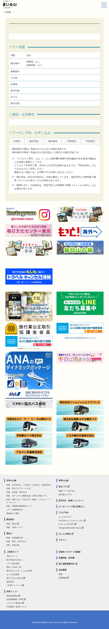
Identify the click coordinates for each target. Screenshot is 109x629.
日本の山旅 (11, 480)
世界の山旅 (64, 480)
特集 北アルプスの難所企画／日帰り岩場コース (26, 496)
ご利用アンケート (13, 585)
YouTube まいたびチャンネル (71, 521)
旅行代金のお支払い (14, 560)
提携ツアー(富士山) (67, 491)
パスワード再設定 (13, 603)
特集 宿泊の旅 (12, 524)
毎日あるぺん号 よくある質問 (19, 571)
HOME (8, 12)
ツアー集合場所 (12, 563)
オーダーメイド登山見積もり (71, 506)
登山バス (63, 486)
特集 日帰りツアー (14, 527)
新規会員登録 (11, 596)
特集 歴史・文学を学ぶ (16, 541)
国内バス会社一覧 (13, 567)
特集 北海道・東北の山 (16, 492)
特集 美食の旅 (12, 545)
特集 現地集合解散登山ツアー (19, 506)
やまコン (63, 540)
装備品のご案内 (12, 513)
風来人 (9, 533)
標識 (60, 574)
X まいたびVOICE (66, 524)
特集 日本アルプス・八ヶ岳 (18, 488)
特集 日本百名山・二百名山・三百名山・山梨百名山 (28, 485)
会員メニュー (12, 591)
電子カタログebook (14, 578)
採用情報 (62, 578)
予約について (11, 556)
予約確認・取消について (16, 607)
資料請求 (10, 582)
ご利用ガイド (12, 552)
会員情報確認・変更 (14, 599)
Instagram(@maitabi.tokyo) (70, 528)
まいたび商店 (65, 534)
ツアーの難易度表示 (14, 510)
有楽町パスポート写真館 (69, 552)
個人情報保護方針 (67, 564)
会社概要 (63, 570)
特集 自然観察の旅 (14, 538)
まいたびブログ (65, 517)
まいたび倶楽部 (12, 574)
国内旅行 (10, 519)
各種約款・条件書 (67, 558)
